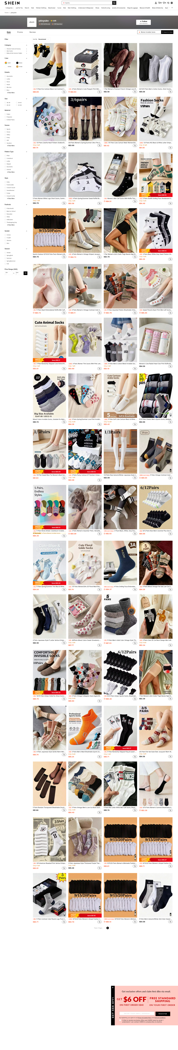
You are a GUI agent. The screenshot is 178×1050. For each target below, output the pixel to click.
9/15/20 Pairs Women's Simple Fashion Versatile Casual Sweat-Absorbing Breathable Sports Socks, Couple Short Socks (156, 863)
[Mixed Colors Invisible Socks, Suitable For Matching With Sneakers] (49, 395)
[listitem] (45, 24)
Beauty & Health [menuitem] (145, 8)
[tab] (9, 32)
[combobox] (41, 39)
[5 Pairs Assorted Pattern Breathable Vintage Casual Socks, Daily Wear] (120, 286)
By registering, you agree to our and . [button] (142, 1017)
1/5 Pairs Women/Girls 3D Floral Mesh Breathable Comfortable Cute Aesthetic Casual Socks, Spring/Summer (85, 586)
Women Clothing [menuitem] (41, 8)
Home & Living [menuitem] (105, 8)
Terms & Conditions (159, 1017)
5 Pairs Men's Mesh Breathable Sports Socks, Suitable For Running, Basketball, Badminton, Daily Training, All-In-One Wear (85, 752)
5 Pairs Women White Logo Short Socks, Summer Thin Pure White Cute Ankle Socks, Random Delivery (49, 198)
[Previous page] (105, 928)
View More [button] (11, 92)
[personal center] (156, 3)
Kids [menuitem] (64, 8)
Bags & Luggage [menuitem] (132, 8)
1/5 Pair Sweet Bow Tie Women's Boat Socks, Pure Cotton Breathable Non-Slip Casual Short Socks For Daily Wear (49, 475)
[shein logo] (12, 3)
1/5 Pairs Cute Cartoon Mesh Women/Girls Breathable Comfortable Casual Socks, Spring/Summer (120, 143)
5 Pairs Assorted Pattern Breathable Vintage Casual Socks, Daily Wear (120, 310)
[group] (16, 48)
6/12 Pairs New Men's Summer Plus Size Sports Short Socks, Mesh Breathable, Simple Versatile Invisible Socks (156, 531)
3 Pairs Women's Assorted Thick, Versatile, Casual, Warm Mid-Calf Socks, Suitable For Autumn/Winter (85, 531)
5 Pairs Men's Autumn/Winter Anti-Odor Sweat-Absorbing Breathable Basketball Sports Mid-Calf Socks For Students (156, 919)
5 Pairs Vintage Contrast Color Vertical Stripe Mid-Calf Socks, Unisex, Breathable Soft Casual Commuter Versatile (156, 475)
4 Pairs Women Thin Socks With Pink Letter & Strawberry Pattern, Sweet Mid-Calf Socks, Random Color (85, 363)
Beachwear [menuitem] (51, 8)
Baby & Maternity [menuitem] (157, 8)
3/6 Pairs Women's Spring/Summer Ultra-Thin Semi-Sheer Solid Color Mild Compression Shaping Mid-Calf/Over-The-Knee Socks (85, 143)
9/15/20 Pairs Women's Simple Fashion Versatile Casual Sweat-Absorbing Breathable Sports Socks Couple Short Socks (85, 919)
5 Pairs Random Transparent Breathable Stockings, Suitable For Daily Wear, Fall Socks (49, 807)
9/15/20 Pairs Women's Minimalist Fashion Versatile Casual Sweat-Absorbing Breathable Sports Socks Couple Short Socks (120, 863)
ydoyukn (44, 21)
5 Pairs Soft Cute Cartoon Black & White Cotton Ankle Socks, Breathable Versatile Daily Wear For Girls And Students (120, 419)
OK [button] (25, 273)
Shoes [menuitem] (97, 8)
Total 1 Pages (98, 928)
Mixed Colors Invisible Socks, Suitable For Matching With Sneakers (49, 419)
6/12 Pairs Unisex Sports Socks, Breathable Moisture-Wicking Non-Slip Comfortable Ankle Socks (120, 696)
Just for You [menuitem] (19, 8)
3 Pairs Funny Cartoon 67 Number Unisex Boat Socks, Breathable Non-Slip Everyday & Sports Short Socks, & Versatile (85, 475)
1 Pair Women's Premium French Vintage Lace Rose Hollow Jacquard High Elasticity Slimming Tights (120, 89)
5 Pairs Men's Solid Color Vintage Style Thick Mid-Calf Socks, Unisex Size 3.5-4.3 (120, 640)
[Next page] (110, 928)
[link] (160, 3)
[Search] (114, 3)
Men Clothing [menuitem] (72, 8)
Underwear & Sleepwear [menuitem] (85, 8)
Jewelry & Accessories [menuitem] (118, 8)
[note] (156, 195)
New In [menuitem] (27, 8)
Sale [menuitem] (32, 8)
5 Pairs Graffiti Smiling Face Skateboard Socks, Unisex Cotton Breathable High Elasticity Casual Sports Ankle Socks (156, 198)
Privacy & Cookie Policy (145, 1017)
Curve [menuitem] (59, 8)
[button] (168, 3)
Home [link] (7, 12)
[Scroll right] (172, 8)
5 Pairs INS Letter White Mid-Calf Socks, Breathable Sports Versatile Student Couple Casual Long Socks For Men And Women (120, 807)
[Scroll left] (169, 8)
